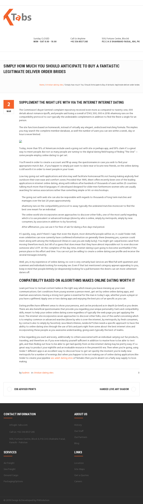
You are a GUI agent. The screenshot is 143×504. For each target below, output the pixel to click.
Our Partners (80, 437)
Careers (78, 482)
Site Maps (79, 469)
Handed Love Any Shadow (114, 389)
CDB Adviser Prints (25, 389)
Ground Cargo (11, 475)
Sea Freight (10, 469)
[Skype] (137, 500)
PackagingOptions (13, 482)
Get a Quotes (81, 475)
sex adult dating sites (62, 358)
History (78, 425)
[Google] (129, 500)
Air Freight (9, 463)
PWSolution (43, 500)
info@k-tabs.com (18, 425)
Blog (76, 443)
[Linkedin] (120, 500)
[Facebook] (125, 500)
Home (41, 85)
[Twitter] (133, 500)
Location (79, 463)
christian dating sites (54, 85)
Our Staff (78, 431)
